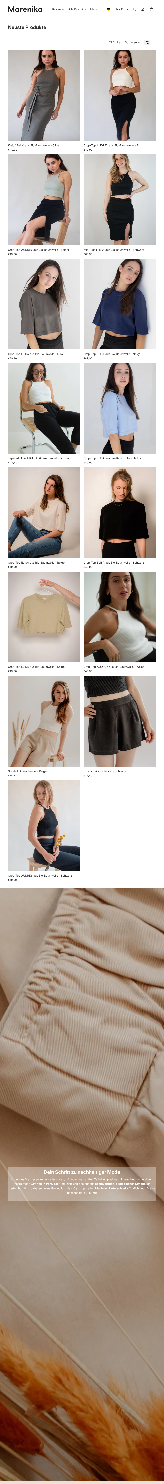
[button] (132, 42)
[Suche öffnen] (134, 9)
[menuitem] (93, 9)
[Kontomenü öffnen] (142, 9)
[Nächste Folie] (74, 95)
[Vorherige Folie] (14, 95)
